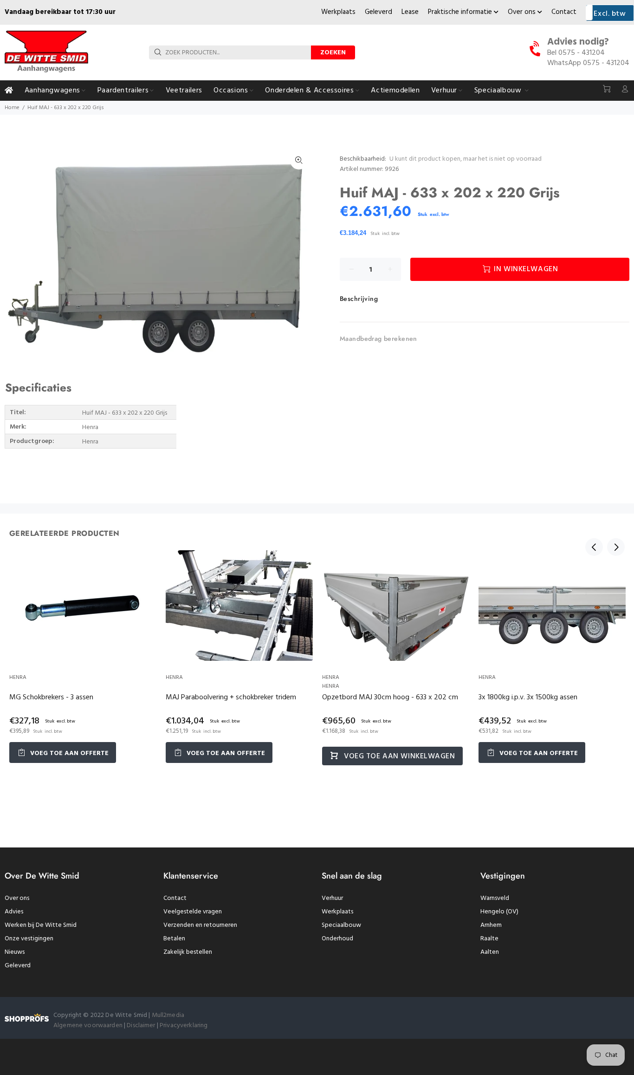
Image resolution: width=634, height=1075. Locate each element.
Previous (594, 547)
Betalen (174, 938)
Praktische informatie (461, 12)
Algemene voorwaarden (88, 1025)
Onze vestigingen (29, 938)
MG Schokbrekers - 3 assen (51, 697)
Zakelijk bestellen (187, 952)
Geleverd (378, 12)
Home (12, 107)
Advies (14, 911)
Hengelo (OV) (499, 911)
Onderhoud (337, 938)
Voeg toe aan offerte (68, 753)
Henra (17, 677)
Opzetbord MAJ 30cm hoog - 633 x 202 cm (390, 697)
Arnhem (491, 925)
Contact (563, 12)
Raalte (489, 938)
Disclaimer (142, 1025)
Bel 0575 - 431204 (576, 53)
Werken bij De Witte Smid (41, 925)
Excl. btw (610, 14)
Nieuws (15, 952)
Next (616, 547)
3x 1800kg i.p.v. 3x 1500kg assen (528, 697)
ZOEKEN (333, 52)
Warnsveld (494, 898)
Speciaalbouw (341, 925)
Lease (410, 12)
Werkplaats (338, 12)
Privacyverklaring (183, 1025)
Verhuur (332, 898)
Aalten (489, 952)
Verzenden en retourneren (200, 925)
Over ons (522, 12)
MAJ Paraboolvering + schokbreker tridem (231, 697)
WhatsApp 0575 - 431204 (588, 63)
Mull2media (168, 1015)
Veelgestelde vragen (192, 911)
